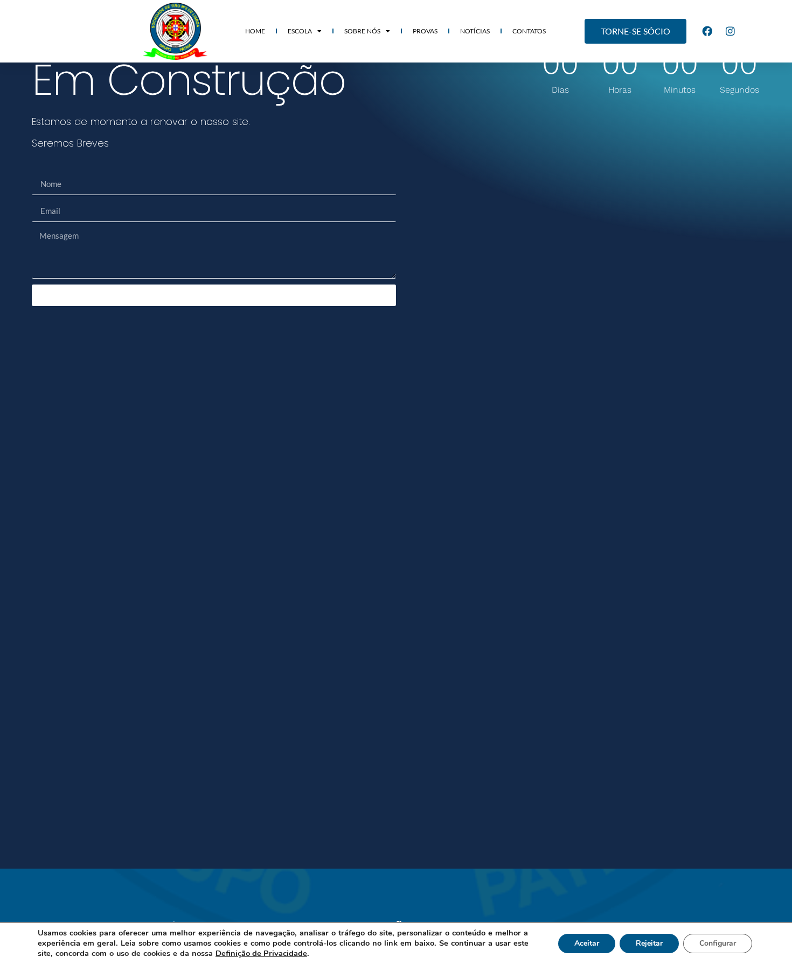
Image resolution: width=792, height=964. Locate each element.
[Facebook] (707, 31)
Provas (425, 31)
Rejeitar (649, 943)
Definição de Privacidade (261, 953)
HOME (255, 31)
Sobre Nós (362, 31)
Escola (300, 31)
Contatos (529, 31)
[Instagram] (730, 31)
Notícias (475, 31)
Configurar (717, 943)
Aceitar (586, 943)
